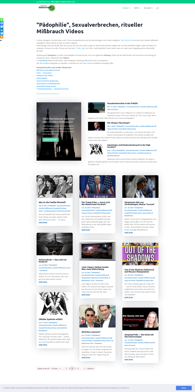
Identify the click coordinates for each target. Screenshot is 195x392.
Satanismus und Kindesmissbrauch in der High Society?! (128, 146)
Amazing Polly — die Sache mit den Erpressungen (139, 335)
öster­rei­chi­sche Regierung (47, 81)
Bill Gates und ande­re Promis (48, 70)
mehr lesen (43, 222)
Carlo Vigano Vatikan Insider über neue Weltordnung (95, 268)
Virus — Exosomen (44, 73)
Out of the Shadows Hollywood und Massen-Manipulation (139, 271)
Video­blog (43, 60)
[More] (1, 36)
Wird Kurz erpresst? (91, 332)
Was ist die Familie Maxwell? (52, 202)
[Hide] (1, 40)
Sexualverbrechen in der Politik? (122, 103)
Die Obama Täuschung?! (118, 123)
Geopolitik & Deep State (127, 129)
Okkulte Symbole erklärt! (51, 319)
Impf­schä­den (42, 78)
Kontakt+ (148, 8)
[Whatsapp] (1, 19)
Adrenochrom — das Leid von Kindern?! (53, 261)
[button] (130, 388)
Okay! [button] (184, 388)
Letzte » (90, 368)
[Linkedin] (1, 30)
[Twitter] (1, 26)
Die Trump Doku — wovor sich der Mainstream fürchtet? (96, 203)
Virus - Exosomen (97, 280)
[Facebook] (1, 23)
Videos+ (126, 8)
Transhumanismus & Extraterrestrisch (56, 211)
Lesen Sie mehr (50, 140)
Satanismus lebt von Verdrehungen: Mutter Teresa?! (139, 203)
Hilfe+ (136, 8)
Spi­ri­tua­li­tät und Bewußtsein (48, 83)
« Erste (54, 368)
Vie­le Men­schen (126, 40)
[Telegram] (1, 33)
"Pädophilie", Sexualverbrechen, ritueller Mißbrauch (135, 106)
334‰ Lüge (80, 48)
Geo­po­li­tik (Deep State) (46, 86)
